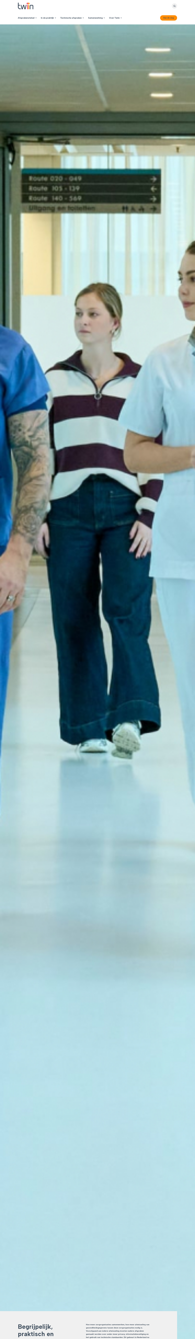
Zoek (174, 6)
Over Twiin (114, 18)
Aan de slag (168, 18)
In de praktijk (47, 18)
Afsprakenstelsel (26, 18)
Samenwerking (95, 18)
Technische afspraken (71, 18)
